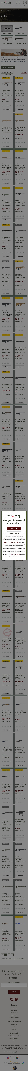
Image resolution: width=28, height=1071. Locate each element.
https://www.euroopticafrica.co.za (10, 538)
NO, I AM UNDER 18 (14, 533)
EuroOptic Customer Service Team (13, 554)
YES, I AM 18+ (14, 528)
